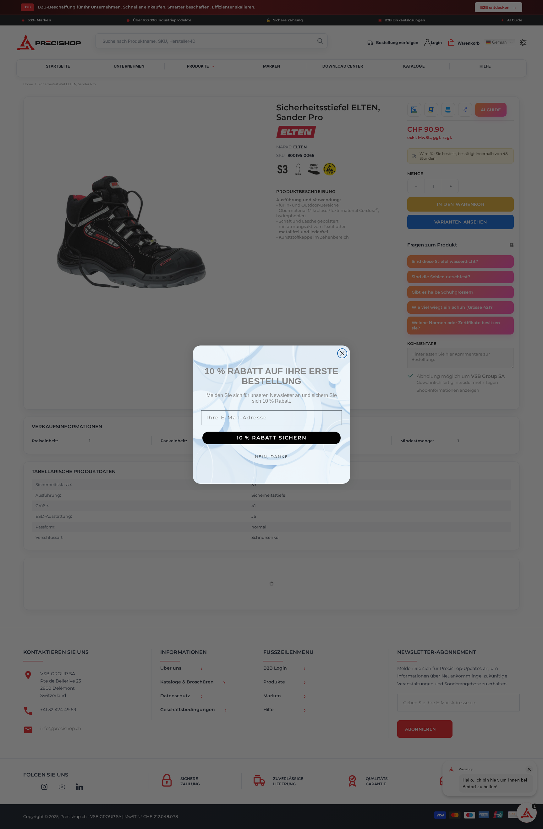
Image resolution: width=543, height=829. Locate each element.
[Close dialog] (342, 353)
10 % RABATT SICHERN (272, 438)
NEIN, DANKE (271, 456)
